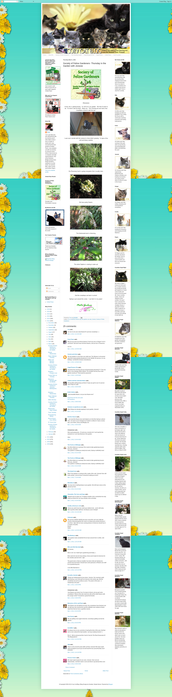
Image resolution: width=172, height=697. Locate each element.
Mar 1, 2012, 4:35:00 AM (74, 424)
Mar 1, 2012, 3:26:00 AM (74, 386)
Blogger (110, 684)
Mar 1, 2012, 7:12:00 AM (74, 477)
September (51, 330)
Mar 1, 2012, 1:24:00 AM (74, 375)
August (50, 332)
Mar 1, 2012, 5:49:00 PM (74, 598)
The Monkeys (71, 535)
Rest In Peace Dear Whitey (52, 419)
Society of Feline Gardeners (62, 55)
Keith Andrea (71, 392)
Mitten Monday (52, 399)
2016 (48, 311)
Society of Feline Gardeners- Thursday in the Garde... (52, 348)
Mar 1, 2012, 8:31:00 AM (74, 489)
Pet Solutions (71, 399)
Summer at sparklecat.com (75, 407)
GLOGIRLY (71, 628)
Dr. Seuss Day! (52, 422)
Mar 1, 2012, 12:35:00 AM (74, 349)
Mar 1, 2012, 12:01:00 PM (74, 570)
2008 (48, 444)
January (50, 434)
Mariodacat (71, 482)
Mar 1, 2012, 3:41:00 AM (74, 411)
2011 (48, 437)
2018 (48, 309)
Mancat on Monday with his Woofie (52, 380)
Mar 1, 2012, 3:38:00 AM (74, 401)
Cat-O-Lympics (117, 55)
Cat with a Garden (73, 575)
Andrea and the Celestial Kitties (77, 380)
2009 (48, 441)
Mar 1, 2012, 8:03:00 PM (74, 622)
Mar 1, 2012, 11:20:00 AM (74, 530)
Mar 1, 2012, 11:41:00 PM (74, 652)
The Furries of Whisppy (74, 445)
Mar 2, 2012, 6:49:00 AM (74, 664)
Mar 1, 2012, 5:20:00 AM (74, 439)
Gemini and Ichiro (72, 354)
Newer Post (67, 671)
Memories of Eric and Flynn (75, 603)
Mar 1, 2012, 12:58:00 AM (74, 362)
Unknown (70, 517)
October (50, 327)
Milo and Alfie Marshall (74, 547)
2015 (48, 314)
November (51, 325)
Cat (69, 329)
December (51, 323)
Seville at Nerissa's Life (74, 506)
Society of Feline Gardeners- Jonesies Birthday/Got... (52, 387)
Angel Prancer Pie (73, 367)
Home (44, 55)
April (49, 341)
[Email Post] (81, 317)
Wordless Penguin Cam (52, 372)
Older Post (105, 671)
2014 (48, 316)
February (51, 432)
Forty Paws (71, 339)
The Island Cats (72, 471)
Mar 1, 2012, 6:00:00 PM (74, 611)
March (50, 343)
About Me (51, 55)
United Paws (108, 55)
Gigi (69, 644)
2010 (48, 439)
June (49, 336)
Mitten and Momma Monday (51, 361)
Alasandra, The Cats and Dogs (76, 494)
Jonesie (94, 319)
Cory (48, 132)
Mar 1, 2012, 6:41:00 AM (74, 452)
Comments (50, 291)
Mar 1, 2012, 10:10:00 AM (74, 512)
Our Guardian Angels (76, 55)
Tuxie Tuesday (52, 412)
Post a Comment (70, 667)
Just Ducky (71, 616)
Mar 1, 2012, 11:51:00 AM (74, 541)
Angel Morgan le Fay (89, 55)
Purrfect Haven (72, 417)
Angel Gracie (99, 55)
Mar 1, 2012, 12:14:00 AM (74, 334)
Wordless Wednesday (52, 393)
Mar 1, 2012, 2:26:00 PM (74, 584)
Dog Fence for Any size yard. (75, 397)
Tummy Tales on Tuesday (52, 376)
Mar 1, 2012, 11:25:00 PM (74, 639)
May (49, 339)
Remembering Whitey (52, 415)
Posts (49, 288)
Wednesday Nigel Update (52, 409)
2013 (48, 318)
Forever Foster (72, 657)
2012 (48, 321)
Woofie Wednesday (52, 353)
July (49, 334)
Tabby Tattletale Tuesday (52, 356)
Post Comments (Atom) (76, 673)
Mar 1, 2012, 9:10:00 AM (74, 500)
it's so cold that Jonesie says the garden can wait (79, 319)
